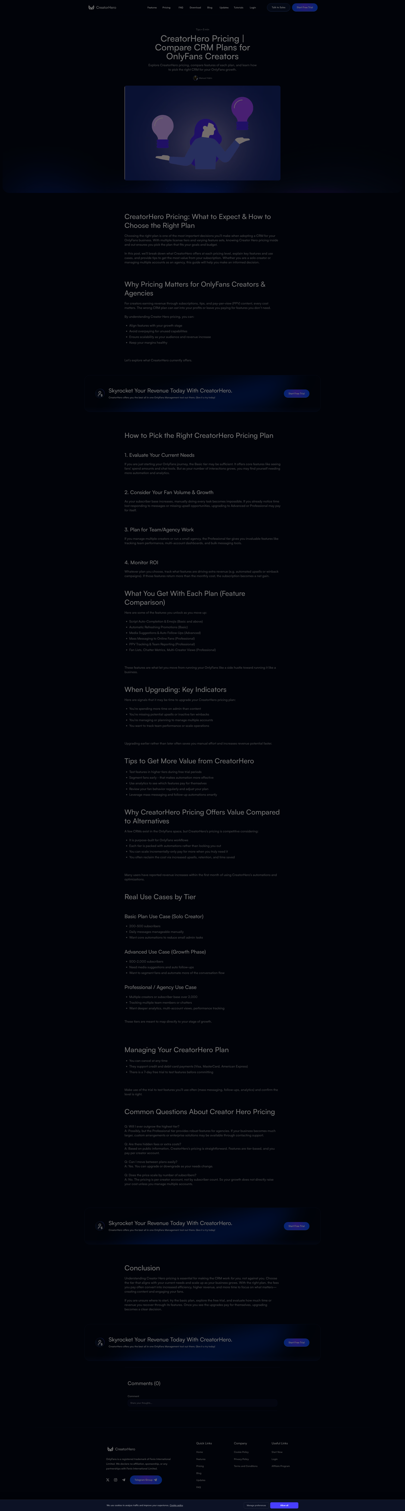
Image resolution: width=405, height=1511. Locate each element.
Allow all (284, 1505)
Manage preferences (256, 1505)
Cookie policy (176, 1505)
